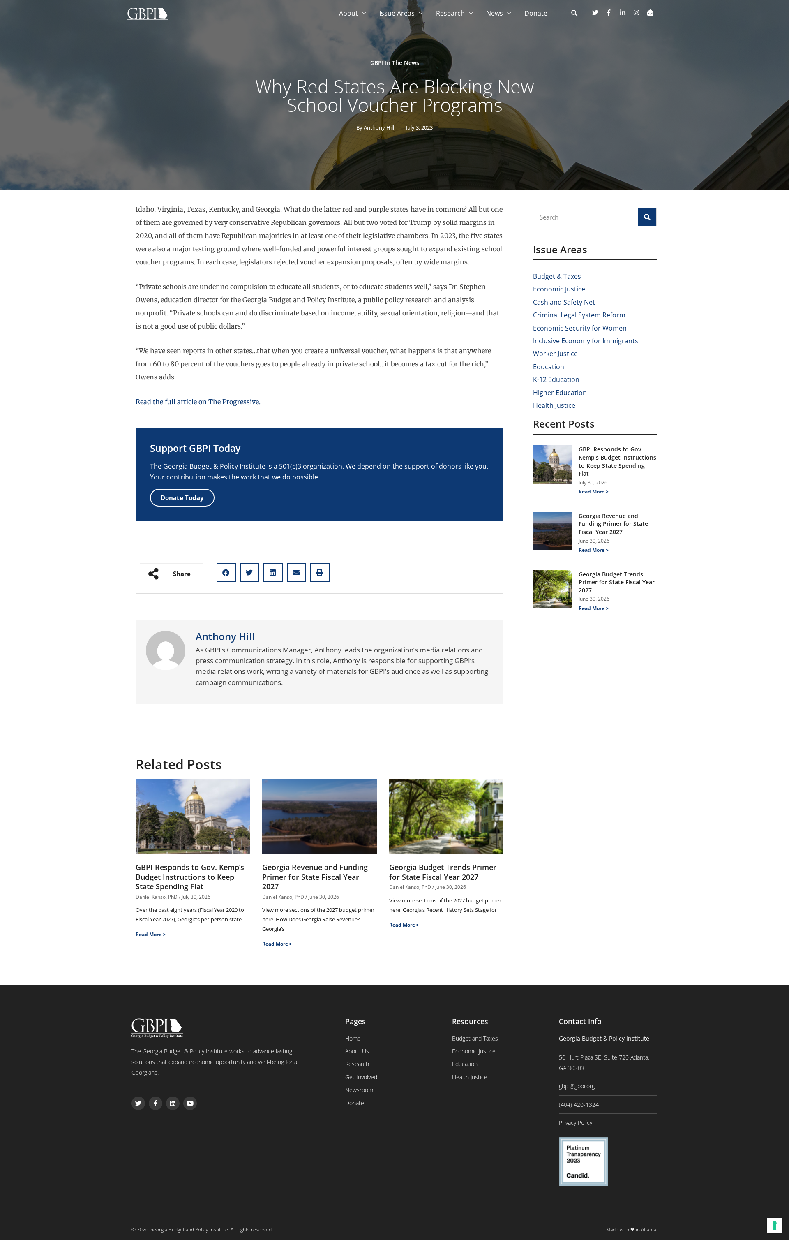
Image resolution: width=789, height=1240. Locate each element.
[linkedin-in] (626, 12)
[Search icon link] (574, 13)
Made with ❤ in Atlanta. (632, 1229)
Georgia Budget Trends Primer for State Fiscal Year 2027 (442, 871)
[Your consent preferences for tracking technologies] (774, 1225)
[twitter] (598, 12)
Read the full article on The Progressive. (198, 402)
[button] (226, 572)
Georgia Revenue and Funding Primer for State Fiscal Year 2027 (315, 876)
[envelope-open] (651, 12)
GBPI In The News (394, 63)
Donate (535, 13)
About (348, 13)
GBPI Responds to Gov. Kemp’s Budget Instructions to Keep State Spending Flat (190, 876)
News (494, 13)
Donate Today (182, 497)
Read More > (151, 934)
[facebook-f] (612, 12)
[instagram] (639, 12)
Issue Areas (397, 13)
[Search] (647, 217)
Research (450, 13)
